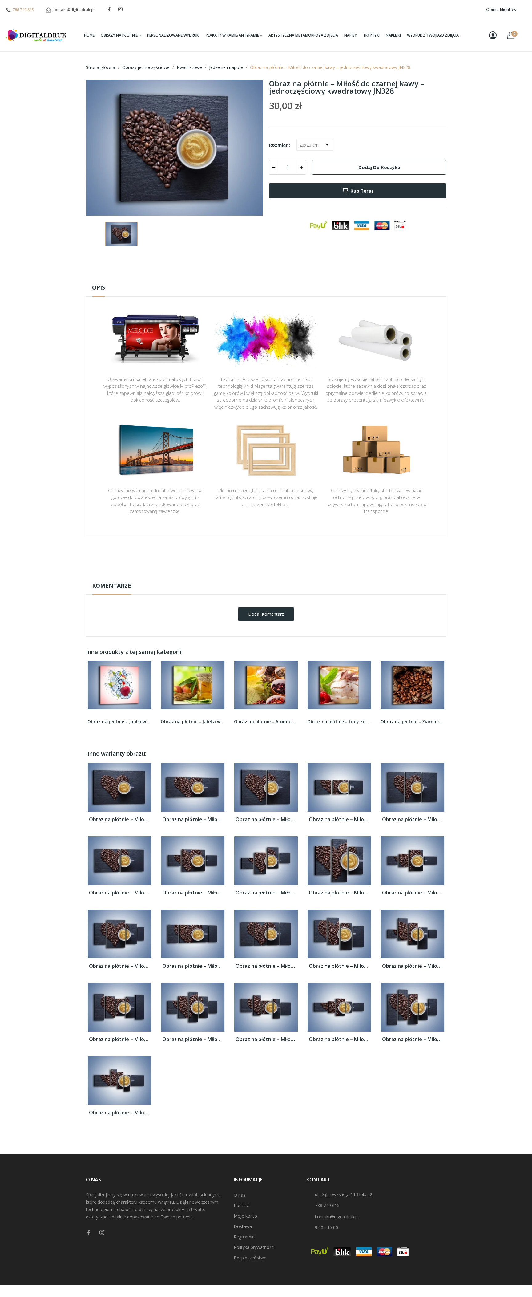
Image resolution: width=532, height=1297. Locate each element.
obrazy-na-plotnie (274, 556)
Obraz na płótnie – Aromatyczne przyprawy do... (193, 721)
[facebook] (109, 9)
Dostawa (243, 1226)
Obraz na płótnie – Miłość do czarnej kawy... (119, 819)
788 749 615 (23, 9)
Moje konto (245, 1216)
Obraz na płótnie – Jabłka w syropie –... (119, 721)
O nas (239, 1195)
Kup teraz (362, 191)
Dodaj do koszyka (379, 167)
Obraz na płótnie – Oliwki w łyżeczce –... (413, 721)
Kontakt (241, 1205)
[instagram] (120, 9)
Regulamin (244, 1237)
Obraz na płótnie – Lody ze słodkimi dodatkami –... (266, 721)
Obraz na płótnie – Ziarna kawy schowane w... (339, 721)
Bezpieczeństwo (250, 1258)
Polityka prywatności (254, 1247)
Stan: (259, 575)
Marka (248, 556)
